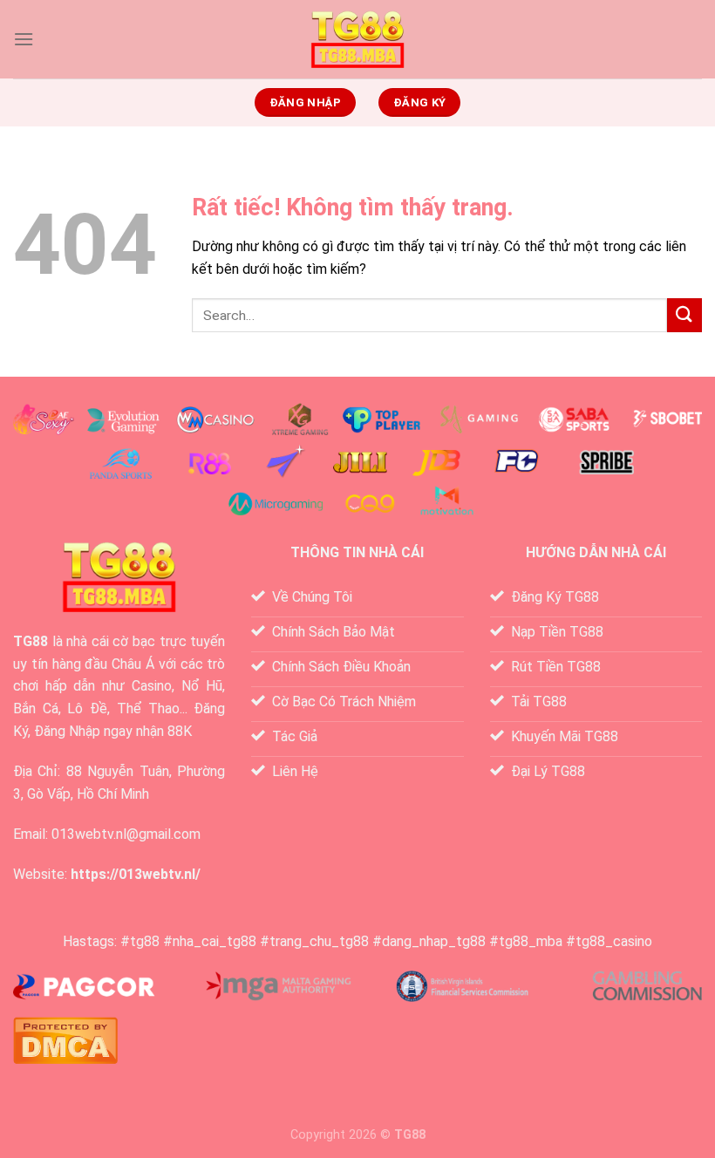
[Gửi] (684, 315)
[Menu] (23, 38)
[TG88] (357, 39)
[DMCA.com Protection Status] (65, 1039)
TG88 (30, 641)
